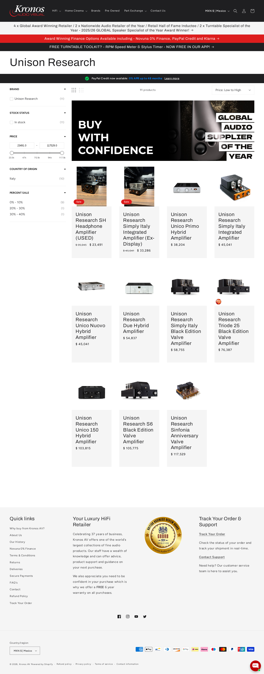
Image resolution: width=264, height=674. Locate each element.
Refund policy (64, 664)
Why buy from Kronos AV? (27, 528)
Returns (15, 562)
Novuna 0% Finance (23, 548)
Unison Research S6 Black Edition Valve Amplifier (138, 429)
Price (13, 136)
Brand (14, 89)
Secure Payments (21, 576)
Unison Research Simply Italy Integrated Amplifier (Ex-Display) (138, 229)
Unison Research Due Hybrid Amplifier (136, 322)
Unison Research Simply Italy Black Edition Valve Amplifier (186, 328)
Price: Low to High (228, 90)
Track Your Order (21, 603)
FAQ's (14, 582)
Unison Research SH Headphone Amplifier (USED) (91, 226)
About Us (16, 535)
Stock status (19, 113)
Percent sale (19, 192)
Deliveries (16, 569)
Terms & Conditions (22, 555)
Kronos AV (24, 664)
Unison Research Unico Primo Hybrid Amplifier (185, 226)
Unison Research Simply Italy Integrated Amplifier (231, 226)
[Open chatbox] (255, 665)
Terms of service (104, 664)
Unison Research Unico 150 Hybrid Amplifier (87, 429)
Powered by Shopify (42, 664)
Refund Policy (19, 596)
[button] (56, 11)
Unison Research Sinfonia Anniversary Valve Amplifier (184, 432)
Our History (17, 542)
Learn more (171, 78)
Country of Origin (23, 169)
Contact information (127, 664)
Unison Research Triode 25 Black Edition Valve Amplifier (233, 328)
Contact (15, 589)
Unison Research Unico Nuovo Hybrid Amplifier (90, 325)
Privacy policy (83, 664)
